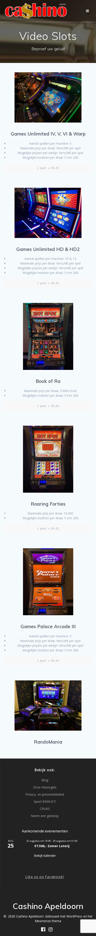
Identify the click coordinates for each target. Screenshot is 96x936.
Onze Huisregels (44, 787)
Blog (45, 780)
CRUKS (45, 809)
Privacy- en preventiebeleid (44, 794)
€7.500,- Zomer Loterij (51, 846)
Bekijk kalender (45, 855)
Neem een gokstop (45, 816)
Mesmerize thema (48, 921)
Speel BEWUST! (45, 801)
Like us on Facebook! (44, 877)
